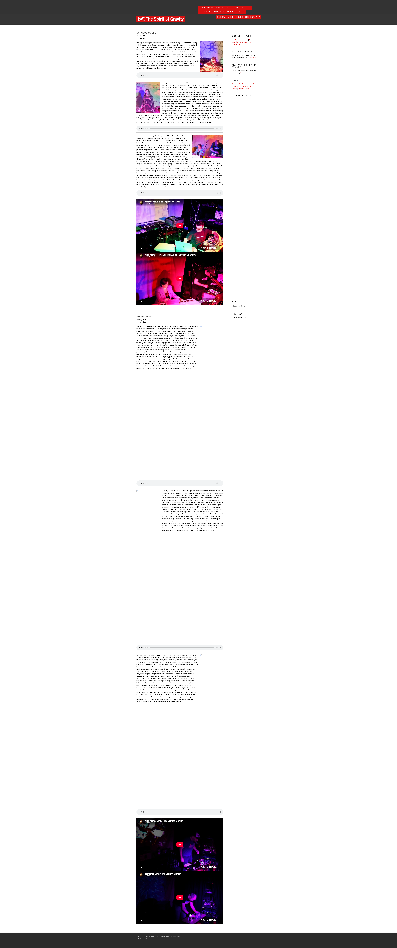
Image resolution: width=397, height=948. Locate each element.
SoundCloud (236, 44)
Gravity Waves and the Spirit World (229, 12)
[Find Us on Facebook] (258, 3)
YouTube (235, 42)
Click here (252, 58)
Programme (224, 17)
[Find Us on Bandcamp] (249, 3)
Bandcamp (235, 40)
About (202, 8)
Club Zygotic (236, 84)
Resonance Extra (245, 42)
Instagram (252, 40)
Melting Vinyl (244, 86)
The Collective (213, 8)
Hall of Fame (228, 8)
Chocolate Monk (243, 89)
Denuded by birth (146, 32)
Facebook (244, 40)
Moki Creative (177, 936)
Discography (252, 17)
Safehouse (245, 84)
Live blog (237, 17)
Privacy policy (142, 938)
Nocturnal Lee (144, 316)
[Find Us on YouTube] (254, 3)
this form (243, 73)
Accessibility (205, 12)
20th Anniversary (243, 8)
